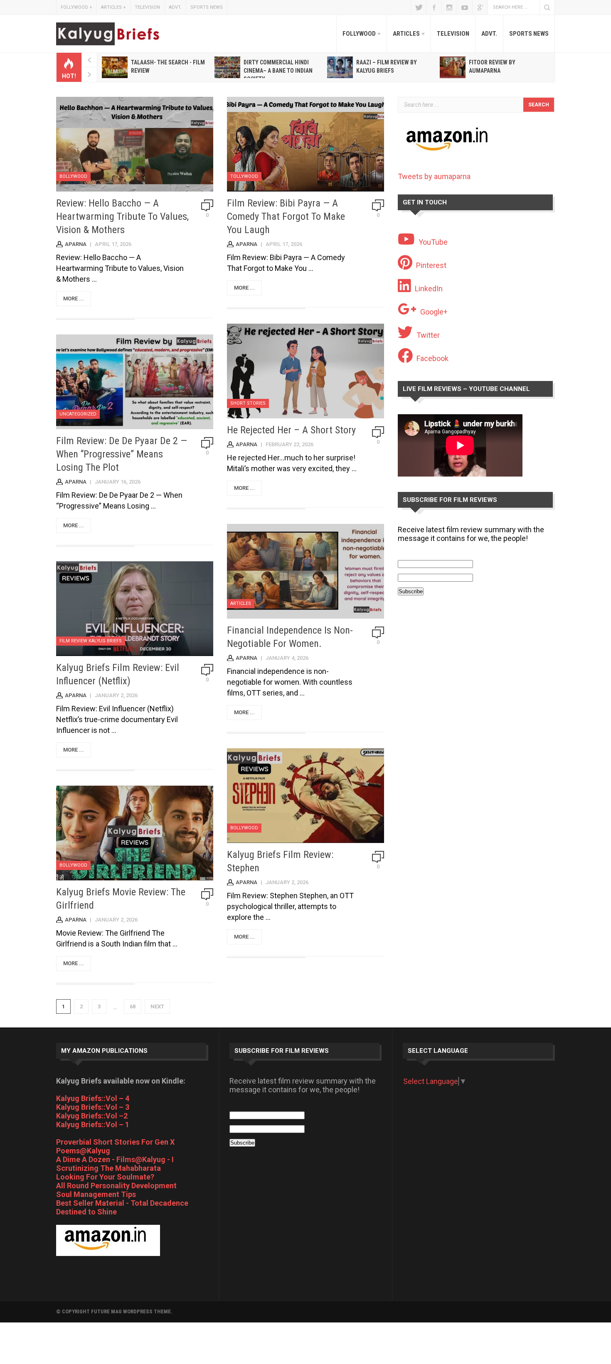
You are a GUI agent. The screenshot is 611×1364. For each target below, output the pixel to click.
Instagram (449, 7)
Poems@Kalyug (83, 1150)
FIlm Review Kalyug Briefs (90, 641)
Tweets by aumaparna (434, 176)
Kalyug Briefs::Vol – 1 (92, 1124)
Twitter (418, 7)
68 (133, 1006)
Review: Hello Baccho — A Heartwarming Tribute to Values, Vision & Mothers (122, 216)
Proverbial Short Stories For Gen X (115, 1142)
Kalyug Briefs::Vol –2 (92, 1115)
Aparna (75, 244)
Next (157, 1006)
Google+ (480, 7)
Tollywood (244, 176)
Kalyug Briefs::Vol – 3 (92, 1107)
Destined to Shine (86, 1211)
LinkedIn (429, 288)
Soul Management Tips (96, 1194)
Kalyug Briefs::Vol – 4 (92, 1098)
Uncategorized (77, 414)
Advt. (175, 7)
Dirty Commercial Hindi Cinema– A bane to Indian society (278, 70)
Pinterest (431, 265)
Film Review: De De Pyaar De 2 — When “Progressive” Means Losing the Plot (121, 454)
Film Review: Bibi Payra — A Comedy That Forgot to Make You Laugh (286, 216)
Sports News (206, 7)
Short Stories (248, 403)
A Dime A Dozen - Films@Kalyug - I (115, 1159)
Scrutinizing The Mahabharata (108, 1168)
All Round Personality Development (116, 1185)
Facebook (433, 7)
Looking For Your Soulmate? (105, 1176)
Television (147, 7)
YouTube (464, 7)
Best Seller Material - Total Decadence (122, 1203)
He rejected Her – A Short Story (291, 430)
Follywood (76, 7)
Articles (113, 7)
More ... (73, 298)
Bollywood (73, 176)
